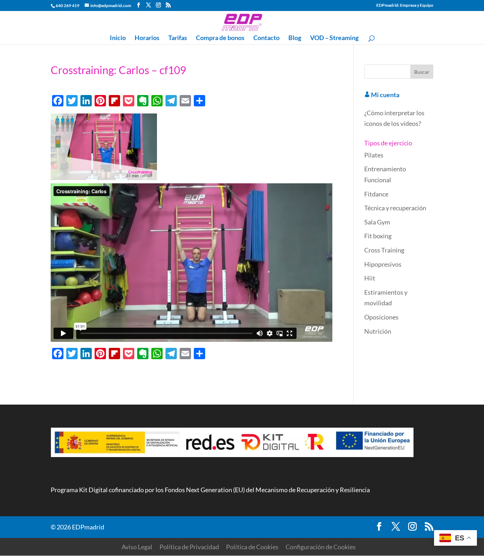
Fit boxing (378, 236)
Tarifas (177, 38)
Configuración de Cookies (321, 547)
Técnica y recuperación (395, 208)
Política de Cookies (252, 547)
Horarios (147, 38)
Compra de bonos (220, 38)
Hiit (369, 278)
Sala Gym (377, 222)
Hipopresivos (382, 264)
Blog (294, 38)
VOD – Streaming (334, 38)
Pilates (373, 155)
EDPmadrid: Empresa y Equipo (404, 5)
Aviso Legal (137, 547)
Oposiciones (381, 317)
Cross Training (384, 250)
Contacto (266, 38)
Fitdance (376, 194)
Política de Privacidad (189, 547)
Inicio (118, 38)
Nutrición (377, 331)
